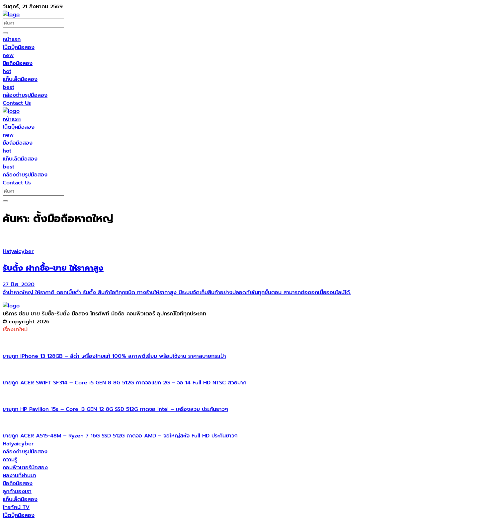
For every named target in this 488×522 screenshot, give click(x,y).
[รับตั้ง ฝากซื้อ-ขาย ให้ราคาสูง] (244, 238)
